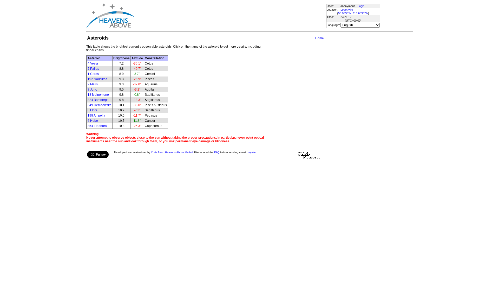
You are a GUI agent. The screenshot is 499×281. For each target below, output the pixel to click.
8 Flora (92, 110)
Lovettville (346, 9)
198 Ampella (96, 115)
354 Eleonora (97, 126)
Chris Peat (157, 152)
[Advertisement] (230, 15)
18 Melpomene (98, 95)
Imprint (252, 152)
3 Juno (92, 89)
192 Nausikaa (97, 79)
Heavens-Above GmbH (179, 152)
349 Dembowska (99, 105)
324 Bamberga (98, 100)
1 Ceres (93, 74)
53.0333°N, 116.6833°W (353, 13)
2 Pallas (93, 69)
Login (361, 6)
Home (319, 38)
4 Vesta (93, 63)
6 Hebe (93, 121)
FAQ (216, 152)
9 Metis (93, 84)
